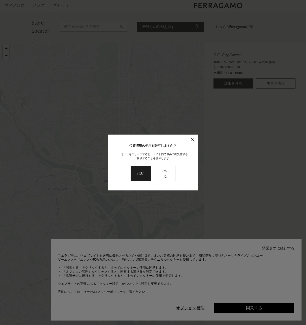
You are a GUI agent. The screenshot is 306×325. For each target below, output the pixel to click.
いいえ (165, 173)
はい (140, 173)
